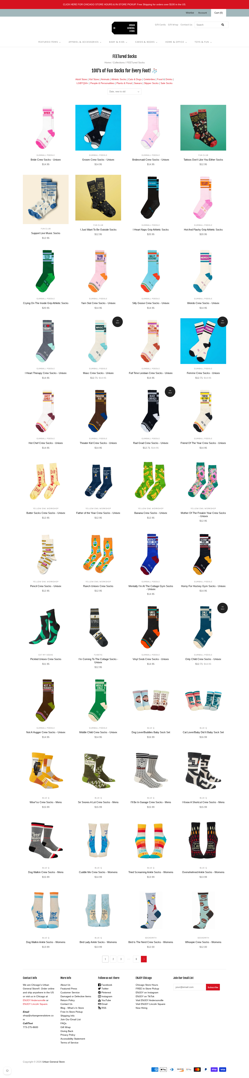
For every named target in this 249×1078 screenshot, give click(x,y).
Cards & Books (145, 41)
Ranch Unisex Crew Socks (98, 586)
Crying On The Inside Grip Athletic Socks (45, 303)
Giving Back (66, 1031)
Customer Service (70, 992)
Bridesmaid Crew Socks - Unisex (150, 159)
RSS (103, 1008)
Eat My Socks (45, 655)
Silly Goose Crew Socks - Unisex (150, 303)
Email (104, 1004)
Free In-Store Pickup (71, 1011)
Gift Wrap (173, 24)
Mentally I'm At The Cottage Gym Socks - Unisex (151, 588)
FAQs (63, 1023)
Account (202, 12)
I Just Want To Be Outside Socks (98, 229)
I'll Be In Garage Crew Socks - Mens (151, 802)
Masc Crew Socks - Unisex (98, 373)
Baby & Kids (116, 41)
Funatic (98, 655)
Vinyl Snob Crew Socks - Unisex (151, 659)
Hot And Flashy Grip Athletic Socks (203, 229)
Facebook (106, 984)
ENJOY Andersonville (34, 1000)
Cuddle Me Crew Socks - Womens (98, 872)
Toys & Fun (202, 41)
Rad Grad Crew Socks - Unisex (150, 443)
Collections (119, 62)
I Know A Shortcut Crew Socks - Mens (203, 802)
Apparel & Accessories (84, 41)
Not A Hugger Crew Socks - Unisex (45, 732)
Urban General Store (53, 1061)
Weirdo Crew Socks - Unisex (203, 303)
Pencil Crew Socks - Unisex (45, 586)
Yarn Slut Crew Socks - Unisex (98, 303)
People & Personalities (102, 83)
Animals (105, 79)
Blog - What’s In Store (72, 1008)
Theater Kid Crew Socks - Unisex (98, 443)
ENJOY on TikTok (145, 996)
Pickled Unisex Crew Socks (45, 659)
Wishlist (190, 12)
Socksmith (151, 938)
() (218, 12)
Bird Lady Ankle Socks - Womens (98, 942)
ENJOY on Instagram (147, 992)
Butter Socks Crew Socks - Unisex (45, 512)
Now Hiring (141, 1008)
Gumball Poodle (46, 155)
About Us (65, 984)
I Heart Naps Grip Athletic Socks (151, 229)
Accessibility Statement (72, 1038)
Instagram (106, 996)
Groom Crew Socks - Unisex (98, 159)
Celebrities (149, 79)
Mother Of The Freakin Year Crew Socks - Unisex (203, 514)
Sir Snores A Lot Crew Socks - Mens (98, 802)
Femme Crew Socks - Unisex (203, 373)
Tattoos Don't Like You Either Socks (203, 159)
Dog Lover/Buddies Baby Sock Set (151, 732)
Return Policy (67, 1000)
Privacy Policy (67, 1034)
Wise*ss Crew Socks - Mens (46, 802)
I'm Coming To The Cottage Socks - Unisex (98, 661)
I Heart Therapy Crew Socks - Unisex (46, 373)
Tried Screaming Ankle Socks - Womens (150, 872)
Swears (138, 83)
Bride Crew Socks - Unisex (46, 159)
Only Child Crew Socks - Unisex (203, 659)
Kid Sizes (94, 79)
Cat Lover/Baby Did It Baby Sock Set (203, 732)
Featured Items (48, 41)
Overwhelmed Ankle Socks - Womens (203, 872)
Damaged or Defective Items (75, 996)
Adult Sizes (81, 79)
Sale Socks (166, 83)
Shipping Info (67, 1015)
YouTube (106, 1000)
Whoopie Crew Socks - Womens (203, 942)
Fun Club (203, 155)
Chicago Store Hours (147, 984)
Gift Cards (160, 24)
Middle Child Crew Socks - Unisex (98, 732)
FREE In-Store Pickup (147, 988)
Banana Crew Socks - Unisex (150, 512)
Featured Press (68, 988)
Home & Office (174, 41)
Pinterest (106, 992)
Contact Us (186, 24)
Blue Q (150, 728)
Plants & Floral (124, 83)
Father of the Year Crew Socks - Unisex (98, 512)
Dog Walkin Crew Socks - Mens (46, 872)
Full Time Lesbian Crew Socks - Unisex (151, 373)
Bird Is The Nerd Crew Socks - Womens (150, 942)
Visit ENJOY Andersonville (149, 1000)
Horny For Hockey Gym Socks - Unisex (203, 586)
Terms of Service (69, 1042)
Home (108, 62)
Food (160, 79)
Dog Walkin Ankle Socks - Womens (45, 942)
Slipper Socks (151, 83)
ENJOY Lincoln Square (35, 1004)
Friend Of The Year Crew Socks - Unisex (203, 443)
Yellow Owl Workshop (45, 508)
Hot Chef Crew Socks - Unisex (46, 443)
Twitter (105, 988)
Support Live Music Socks (45, 233)
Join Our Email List (70, 1019)
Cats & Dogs (135, 79)
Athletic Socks (118, 79)
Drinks (168, 79)
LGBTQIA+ (82, 83)
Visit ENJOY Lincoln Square (150, 1004)
